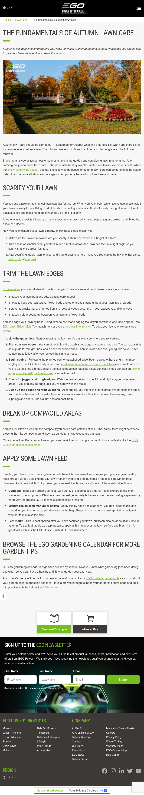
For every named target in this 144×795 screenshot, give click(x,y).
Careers (110, 732)
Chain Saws (9, 746)
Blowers (7, 741)
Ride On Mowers (46, 728)
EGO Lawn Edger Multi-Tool (20, 326)
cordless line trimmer (78, 326)
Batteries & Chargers (48, 737)
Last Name (46, 671)
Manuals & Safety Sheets (120, 728)
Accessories (43, 750)
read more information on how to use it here (88, 364)
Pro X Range (44, 746)
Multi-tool (8, 750)
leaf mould (14, 259)
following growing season (23, 170)
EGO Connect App (116, 750)
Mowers (7, 728)
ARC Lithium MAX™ (83, 732)
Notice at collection (50, 790)
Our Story (77, 746)
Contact (76, 741)
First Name (11, 671)
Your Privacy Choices (83, 790)
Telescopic (43, 732)
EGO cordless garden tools (102, 578)
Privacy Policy (70, 687)
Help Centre (113, 754)
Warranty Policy (114, 746)
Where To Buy (114, 741)
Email (76, 671)
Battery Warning (81, 737)
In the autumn (11, 289)
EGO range (50, 587)
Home (8, 19)
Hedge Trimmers (12, 737)
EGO (73, 8)
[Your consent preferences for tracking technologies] (3, 596)
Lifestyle (41, 741)
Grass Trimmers (12, 732)
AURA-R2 (77, 728)
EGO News (78, 754)
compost (30, 259)
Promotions (78, 750)
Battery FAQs (79, 759)
